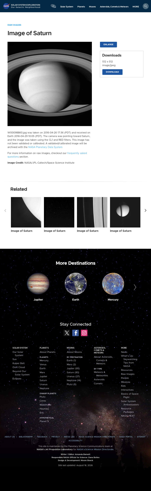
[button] (136, 6)
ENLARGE (108, 45)
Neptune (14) (74, 380)
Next (146, 210)
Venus (43, 364)
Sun (15, 359)
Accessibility (75, 441)
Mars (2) (71, 364)
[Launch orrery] (53, 6)
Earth (75, 299)
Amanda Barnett (82, 454)
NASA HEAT (128, 416)
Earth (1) (71, 360)
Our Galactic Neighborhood (25, 8)
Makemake (45, 405)
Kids (123, 386)
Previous (5, 210)
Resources (126, 370)
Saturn (43, 380)
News (124, 352)
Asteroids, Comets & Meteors (100, 350)
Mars (42, 372)
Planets (44, 348)
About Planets (47, 352)
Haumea (44, 409)
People (125, 378)
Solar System (20, 348)
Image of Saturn (21, 231)
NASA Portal (126, 437)
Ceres (43, 401)
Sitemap (141, 437)
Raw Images (14, 25)
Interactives (127, 390)
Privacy (56, 437)
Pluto (42, 397)
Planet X (44, 421)
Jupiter (38, 299)
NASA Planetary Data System (45, 147)
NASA (7, 6)
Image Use (69, 437)
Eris (42, 413)
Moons (70, 348)
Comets (98, 383)
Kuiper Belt (19, 363)
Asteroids (99, 380)
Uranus (43, 384)
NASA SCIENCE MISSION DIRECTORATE (97, 437)
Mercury (113, 299)
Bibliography (26, 437)
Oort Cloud (19, 367)
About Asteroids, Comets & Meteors (103, 360)
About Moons (74, 352)
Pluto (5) (71, 384)
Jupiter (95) (73, 368)
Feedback (42, 437)
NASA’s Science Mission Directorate (95, 449)
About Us (10, 437)
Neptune (44, 388)
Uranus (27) (73, 376)
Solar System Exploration (25, 4)
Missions (125, 382)
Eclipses (17, 379)
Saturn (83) (73, 372)
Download (112, 72)
